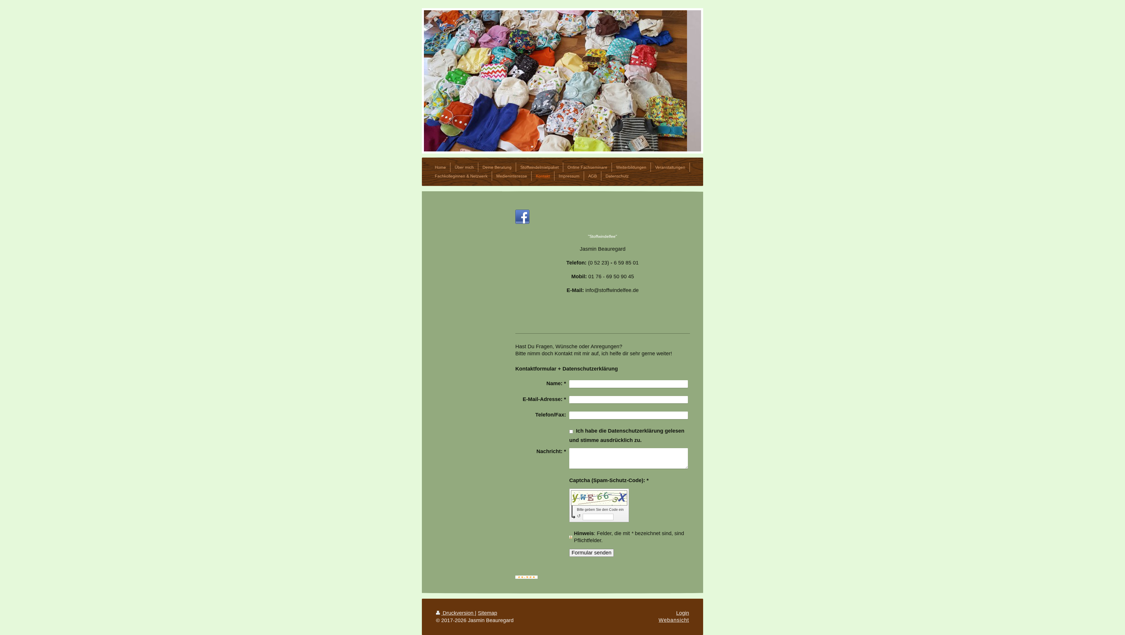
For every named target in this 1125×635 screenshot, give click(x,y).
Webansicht (674, 620)
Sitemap (487, 613)
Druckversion (458, 613)
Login (682, 613)
